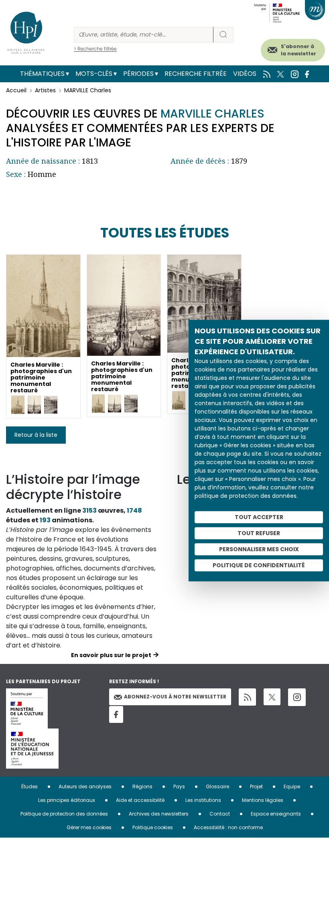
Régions (142, 786)
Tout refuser (259, 533)
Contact (219, 813)
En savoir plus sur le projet (111, 655)
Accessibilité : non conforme (228, 827)
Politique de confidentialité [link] (259, 565)
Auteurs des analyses (85, 786)
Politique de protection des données (64, 813)
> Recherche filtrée (95, 48)
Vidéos (244, 73)
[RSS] (247, 697)
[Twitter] (272, 696)
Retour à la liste (35, 435)
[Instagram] (297, 697)
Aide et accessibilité (140, 800)
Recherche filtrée (195, 73)
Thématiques (42, 73)
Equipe (292, 786)
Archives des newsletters (159, 813)
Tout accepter (259, 517)
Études (29, 786)
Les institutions (203, 800)
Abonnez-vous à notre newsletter (175, 696)
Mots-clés (93, 73)
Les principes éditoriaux (66, 800)
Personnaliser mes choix (259, 549)
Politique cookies (152, 827)
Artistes (45, 90)
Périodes (138, 73)
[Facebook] (116, 714)
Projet (256, 786)
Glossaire (217, 786)
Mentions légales (262, 800)
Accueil (16, 90)
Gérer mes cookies (89, 827)
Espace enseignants (276, 813)
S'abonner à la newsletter (298, 50)
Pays (179, 786)
